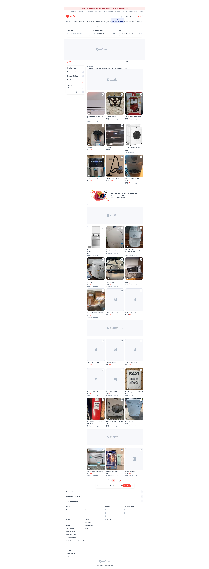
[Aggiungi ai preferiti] (103, 94)
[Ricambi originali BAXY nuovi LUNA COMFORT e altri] (96, 303)
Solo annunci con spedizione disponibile (73, 75)
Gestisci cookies (70, 528)
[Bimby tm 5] (96, 138)
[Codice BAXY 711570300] (134, 353)
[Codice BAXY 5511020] (96, 382)
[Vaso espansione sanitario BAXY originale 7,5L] (96, 412)
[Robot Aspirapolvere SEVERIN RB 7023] (115, 412)
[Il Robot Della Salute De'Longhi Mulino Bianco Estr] (134, 241)
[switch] (82, 72)
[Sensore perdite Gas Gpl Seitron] (96, 462)
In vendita (70, 82)
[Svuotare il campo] (139, 34)
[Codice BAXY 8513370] (115, 353)
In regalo (70, 85)
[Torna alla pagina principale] (75, 16)
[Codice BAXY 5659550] (134, 303)
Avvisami (127, 485)
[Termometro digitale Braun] (115, 462)
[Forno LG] (115, 138)
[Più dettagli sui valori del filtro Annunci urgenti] (76, 92)
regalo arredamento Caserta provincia (124, 21)
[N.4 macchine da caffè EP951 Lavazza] (134, 170)
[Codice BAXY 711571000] (115, 303)
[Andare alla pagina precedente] (110, 480)
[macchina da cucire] (134, 462)
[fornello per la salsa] (115, 107)
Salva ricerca (73, 62)
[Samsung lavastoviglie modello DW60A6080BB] (115, 272)
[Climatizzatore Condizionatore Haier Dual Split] (96, 107)
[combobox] (80, 34)
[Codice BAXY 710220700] (96, 353)
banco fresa (82, 21)
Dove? (119, 30)
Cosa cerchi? (70, 30)
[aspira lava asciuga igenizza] (115, 170)
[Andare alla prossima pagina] (120, 480)
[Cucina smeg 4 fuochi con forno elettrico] (96, 241)
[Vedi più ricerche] (141, 21)
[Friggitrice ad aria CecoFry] (96, 170)
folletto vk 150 (110, 21)
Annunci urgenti (71, 92)
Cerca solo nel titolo (72, 72)
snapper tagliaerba (100, 21)
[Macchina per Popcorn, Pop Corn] (134, 107)
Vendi (139, 16)
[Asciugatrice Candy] (115, 241)
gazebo (76, 21)
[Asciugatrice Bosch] (134, 412)
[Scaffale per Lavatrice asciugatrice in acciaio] (134, 138)
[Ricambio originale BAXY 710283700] (134, 382)
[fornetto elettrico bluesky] (134, 272)
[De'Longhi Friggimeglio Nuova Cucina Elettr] (96, 272)
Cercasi (70, 88)
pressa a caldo (90, 21)
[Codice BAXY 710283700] (115, 382)
